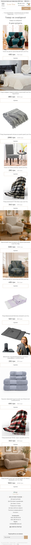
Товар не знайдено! (19, 14)
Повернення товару (15, 505)
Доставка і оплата (15, 503)
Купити (15, 58)
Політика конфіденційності (15, 510)
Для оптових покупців (15, 497)
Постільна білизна (8, 12)
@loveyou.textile (16, 526)
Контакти (15, 512)
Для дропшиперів (15, 499)
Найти (26, 8)
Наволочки (10, 14)
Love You (11, 4)
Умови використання (22, 542)
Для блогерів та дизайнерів (15, 501)
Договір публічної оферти (15, 508)
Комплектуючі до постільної (21, 12)
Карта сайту (13, 542)
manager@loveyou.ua (15, 523)
